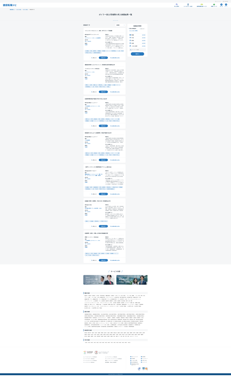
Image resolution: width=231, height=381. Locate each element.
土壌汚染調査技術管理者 (95, 324)
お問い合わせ (144, 360)
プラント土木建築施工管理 (112, 299)
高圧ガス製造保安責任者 (112, 319)
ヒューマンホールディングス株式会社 (90, 356)
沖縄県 (111, 336)
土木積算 (115, 300)
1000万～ (129, 342)
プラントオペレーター (88, 300)
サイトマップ (144, 362)
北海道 (128, 332)
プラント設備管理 (102, 300)
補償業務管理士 (87, 324)
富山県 (92, 334)
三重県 (117, 334)
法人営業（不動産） (123, 306)
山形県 (143, 332)
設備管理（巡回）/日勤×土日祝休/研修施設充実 (96, 233)
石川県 (95, 334)
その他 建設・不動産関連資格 (129, 326)
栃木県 (105, 332)
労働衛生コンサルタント (118, 326)
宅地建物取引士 (131, 324)
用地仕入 (136, 304)
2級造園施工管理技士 (88, 317)
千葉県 (93, 332)
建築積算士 (86, 323)
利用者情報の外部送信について (135, 364)
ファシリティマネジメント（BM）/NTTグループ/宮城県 (98, 30)
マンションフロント (131, 304)
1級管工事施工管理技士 (121, 314)
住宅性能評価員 (103, 326)
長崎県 (89, 336)
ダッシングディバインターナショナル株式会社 (113, 358)
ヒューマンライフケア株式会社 (88, 362)
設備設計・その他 (114, 295)
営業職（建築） (138, 302)
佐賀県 (102, 336)
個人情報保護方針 (135, 362)
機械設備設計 (108, 295)
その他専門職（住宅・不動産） (97, 308)
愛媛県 (142, 334)
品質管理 (122, 302)
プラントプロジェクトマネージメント (134, 299)
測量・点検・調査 (129, 300)
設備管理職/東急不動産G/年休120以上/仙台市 (96, 99)
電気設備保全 (119, 304)
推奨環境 (143, 356)
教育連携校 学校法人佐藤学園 (110, 362)
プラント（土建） (88, 297)
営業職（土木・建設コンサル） (90, 304)
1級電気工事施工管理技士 (140, 314)
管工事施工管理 (129, 297)
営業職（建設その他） (112, 304)
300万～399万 (90, 342)
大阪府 (108, 332)
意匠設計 (90, 295)
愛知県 (114, 334)
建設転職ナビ (12, 9)
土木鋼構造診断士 (113, 324)
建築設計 (86, 295)
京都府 (118, 332)
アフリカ (136, 336)
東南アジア (118, 336)
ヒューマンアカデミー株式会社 (88, 358)
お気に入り (95, 57)
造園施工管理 (87, 299)
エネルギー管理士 (94, 319)
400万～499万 (96, 342)
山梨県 (101, 334)
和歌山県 (115, 332)
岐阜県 (107, 334)
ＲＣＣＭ (118, 323)
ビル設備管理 (95, 300)
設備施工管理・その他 (137, 297)
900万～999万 (124, 342)
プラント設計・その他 (95, 297)
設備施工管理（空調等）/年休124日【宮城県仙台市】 (98, 201)
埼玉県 (96, 332)
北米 (126, 336)
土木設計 (97, 295)
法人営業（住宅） (131, 306)
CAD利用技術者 (87, 319)
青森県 (131, 332)
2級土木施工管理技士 (113, 314)
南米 (128, 336)
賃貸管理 (86, 306)
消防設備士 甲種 (126, 319)
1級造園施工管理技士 (140, 315)
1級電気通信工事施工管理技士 (99, 315)
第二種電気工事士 (109, 321)
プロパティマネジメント (104, 306)
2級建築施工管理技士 (96, 314)
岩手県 (134, 332)
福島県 (86, 334)
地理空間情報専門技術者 (132, 323)
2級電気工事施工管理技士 (89, 315)
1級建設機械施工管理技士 (121, 315)
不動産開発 (141, 304)
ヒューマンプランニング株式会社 (111, 356)
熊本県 (105, 336)
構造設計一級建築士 (129, 317)
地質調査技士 (140, 323)
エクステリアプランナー (101, 317)
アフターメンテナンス (109, 297)
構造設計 (93, 295)
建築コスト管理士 (92, 323)
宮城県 (136, 30)
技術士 (111, 323)
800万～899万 (118, 342)
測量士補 (126, 323)
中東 (121, 336)
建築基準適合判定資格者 (96, 326)
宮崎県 (108, 336)
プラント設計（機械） (131, 295)
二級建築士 (113, 317)
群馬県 (102, 332)
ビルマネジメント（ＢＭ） (114, 306)
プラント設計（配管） (122, 295)
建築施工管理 (102, 297)
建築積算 (111, 300)
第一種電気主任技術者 (117, 321)
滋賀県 (125, 332)
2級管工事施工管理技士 (131, 314)
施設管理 (107, 300)
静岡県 (111, 334)
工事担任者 (141, 321)
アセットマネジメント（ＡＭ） (93, 306)
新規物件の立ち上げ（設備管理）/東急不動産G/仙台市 (98, 133)
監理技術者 (95, 317)
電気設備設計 (102, 295)
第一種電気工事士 (102, 321)
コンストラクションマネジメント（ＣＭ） (92, 302)
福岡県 (92, 336)
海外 (114, 336)
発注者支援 (123, 300)
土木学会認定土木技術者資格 (122, 324)
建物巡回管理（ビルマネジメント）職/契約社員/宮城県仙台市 (100, 64)
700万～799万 (113, 342)
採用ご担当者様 (225, 1)
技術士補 (115, 323)
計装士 (142, 317)
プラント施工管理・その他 (122, 299)
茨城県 (99, 332)
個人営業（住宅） (88, 308)
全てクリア (142, 28)
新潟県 (89, 334)
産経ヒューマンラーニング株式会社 (111, 360)
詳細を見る (103, 57)
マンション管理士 (88, 326)
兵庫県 (111, 332)
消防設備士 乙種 (132, 319)
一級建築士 (109, 317)
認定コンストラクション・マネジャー (103, 323)
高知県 (139, 334)
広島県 (120, 334)
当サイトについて (218, 1)
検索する (137, 54)
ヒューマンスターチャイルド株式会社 (90, 360)
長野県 (104, 334)
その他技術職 (105, 304)
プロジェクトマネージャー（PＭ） (106, 302)
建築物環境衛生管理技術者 (102, 319)
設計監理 (114, 302)
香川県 (86, 336)
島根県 (129, 334)
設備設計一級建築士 (136, 317)
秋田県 (140, 332)
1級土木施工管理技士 (104, 314)
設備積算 (118, 300)
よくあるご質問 (134, 360)
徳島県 (136, 334)
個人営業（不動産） (138, 306)
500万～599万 (101, 342)
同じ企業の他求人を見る (115, 57)
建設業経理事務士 (110, 326)
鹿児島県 (98, 336)
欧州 (123, 336)
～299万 (86, 342)
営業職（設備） (99, 304)
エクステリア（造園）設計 (129, 302)
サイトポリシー (145, 358)
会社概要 (133, 358)
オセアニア (132, 336)
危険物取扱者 (119, 319)
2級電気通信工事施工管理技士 (111, 315)
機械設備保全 (124, 304)
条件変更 (143, 34)
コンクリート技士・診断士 (105, 324)
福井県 (98, 334)
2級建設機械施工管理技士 (131, 315)
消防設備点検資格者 (139, 319)
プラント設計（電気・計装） (140, 295)
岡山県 (123, 334)
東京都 (86, 332)
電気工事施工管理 (123, 297)
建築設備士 (123, 317)
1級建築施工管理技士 (88, 314)
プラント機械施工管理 (94, 299)
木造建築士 (118, 317)
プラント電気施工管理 (102, 299)
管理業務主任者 (137, 324)
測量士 (122, 323)
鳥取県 (132, 334)
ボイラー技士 (132, 30)
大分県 (95, 336)
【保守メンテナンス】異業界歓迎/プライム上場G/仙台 (98, 167)
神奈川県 (89, 332)
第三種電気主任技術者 (134, 321)
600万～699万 (107, 342)
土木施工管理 (116, 297)
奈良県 (121, 332)
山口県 (126, 334)
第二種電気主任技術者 (126, 321)
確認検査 (118, 302)
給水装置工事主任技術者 (94, 321)
